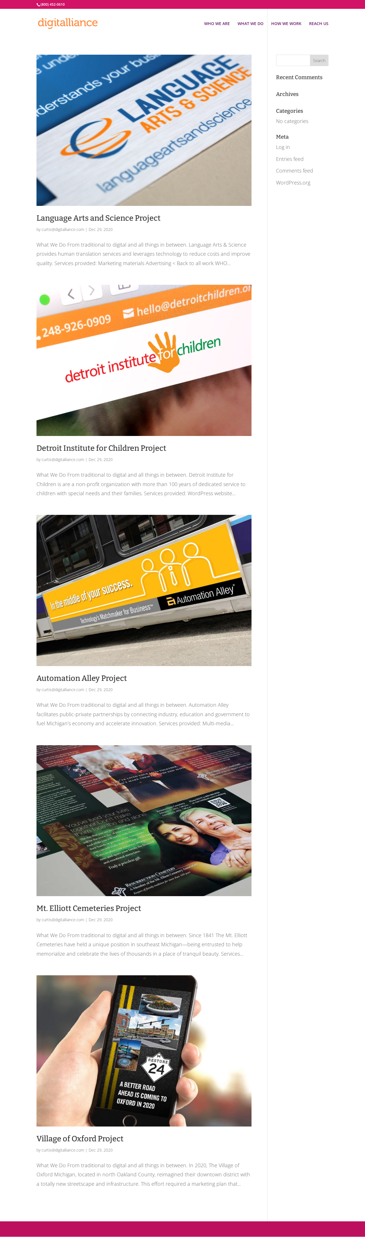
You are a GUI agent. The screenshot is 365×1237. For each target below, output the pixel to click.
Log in (283, 147)
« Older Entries (53, 1210)
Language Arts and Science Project (98, 218)
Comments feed (294, 170)
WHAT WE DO (250, 24)
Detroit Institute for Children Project (101, 448)
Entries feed (290, 158)
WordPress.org (293, 182)
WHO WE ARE (217, 24)
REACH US (318, 24)
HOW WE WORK (286, 24)
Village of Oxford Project (79, 1138)
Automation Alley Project (81, 678)
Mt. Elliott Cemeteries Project (88, 908)
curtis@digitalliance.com (63, 229)
